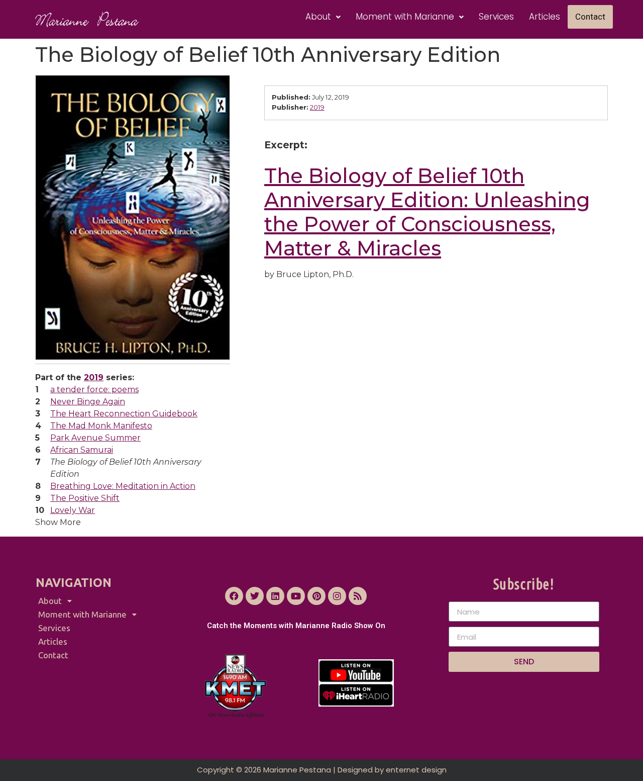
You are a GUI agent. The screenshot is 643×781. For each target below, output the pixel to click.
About (318, 17)
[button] (323, 17)
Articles (544, 17)
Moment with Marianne (405, 17)
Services (496, 17)
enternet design (416, 769)
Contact (590, 17)
